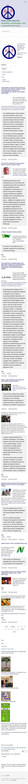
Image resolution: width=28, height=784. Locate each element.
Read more (4, 159)
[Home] (9, 51)
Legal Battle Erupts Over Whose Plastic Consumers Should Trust (19, 583)
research (9, 373)
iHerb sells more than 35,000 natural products (11, 723)
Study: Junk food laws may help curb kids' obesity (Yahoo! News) (19, 388)
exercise (4, 256)
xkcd (22, 490)
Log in (4, 74)
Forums (4, 79)
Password (3, 64)
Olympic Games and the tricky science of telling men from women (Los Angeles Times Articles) (13, 503)
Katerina (14, 780)
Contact (4, 756)
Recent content (6, 81)
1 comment (21, 539)
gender (3, 537)
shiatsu (3, 373)
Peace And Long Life (10, 21)
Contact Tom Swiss (9, 653)
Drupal (7, 775)
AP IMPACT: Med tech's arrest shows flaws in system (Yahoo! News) (14, 175)
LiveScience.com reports (6, 424)
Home (2, 640)
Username (19, 57)
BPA (3, 589)
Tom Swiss (19, 44)
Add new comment (12, 159)
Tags (2, 254)
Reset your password (7, 72)
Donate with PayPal (5, 754)
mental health (5, 476)
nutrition (3, 619)
